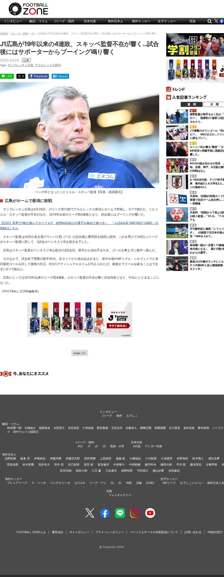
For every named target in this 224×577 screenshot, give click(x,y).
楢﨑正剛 (145, 428)
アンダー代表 (153, 446)
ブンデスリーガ (60, 483)
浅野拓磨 (10, 458)
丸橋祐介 (30, 428)
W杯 (129, 483)
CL (112, 483)
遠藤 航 (120, 458)
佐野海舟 (182, 458)
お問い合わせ (192, 532)
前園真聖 (160, 428)
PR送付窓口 (215, 532)
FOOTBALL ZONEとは (31, 532)
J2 (96, 446)
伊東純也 (40, 458)
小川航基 (151, 458)
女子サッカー (167, 21)
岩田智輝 (90, 458)
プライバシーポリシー (109, 532)
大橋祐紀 (135, 458)
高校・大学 (117, 446)
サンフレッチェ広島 (20, 65)
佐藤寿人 (131, 428)
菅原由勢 (12, 464)
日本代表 (90, 21)
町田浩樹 (66, 470)
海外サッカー (141, 21)
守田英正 (142, 470)
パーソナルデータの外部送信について (154, 532)
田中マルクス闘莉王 (26, 431)
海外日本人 (115, 21)
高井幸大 (44, 464)
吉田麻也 (174, 470)
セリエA (79, 483)
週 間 (191, 104)
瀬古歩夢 (214, 458)
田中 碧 (59, 464)
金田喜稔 (189, 428)
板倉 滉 (25, 458)
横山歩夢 (158, 470)
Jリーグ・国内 (64, 21)
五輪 (139, 483)
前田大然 (81, 470)
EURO (150, 483)
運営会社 (57, 532)
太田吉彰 (73, 428)
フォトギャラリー (119, 495)
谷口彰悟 (73, 464)
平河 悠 (181, 464)
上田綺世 (105, 458)
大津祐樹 (88, 428)
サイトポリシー (79, 532)
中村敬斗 (119, 464)
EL (120, 483)
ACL (80, 446)
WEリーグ (169, 483)
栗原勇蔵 (102, 428)
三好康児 (111, 470)
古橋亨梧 (211, 464)
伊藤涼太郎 (73, 458)
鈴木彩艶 (28, 464)
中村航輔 (134, 464)
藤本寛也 (195, 464)
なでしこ (132, 415)
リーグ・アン (97, 483)
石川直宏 (174, 428)
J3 (104, 446)
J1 (89, 446)
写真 (192, 21)
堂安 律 (88, 464)
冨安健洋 (103, 464)
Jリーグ (107, 415)
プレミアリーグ (17, 483)
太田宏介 (59, 428)
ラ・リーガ (39, 483)
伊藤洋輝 (55, 458)
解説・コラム (38, 21)
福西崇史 (44, 428)
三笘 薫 (96, 470)
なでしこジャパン (191, 483)
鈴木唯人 (198, 458)
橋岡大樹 (166, 464)
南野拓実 (127, 470)
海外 (119, 415)
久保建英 (166, 458)
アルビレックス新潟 (48, 65)
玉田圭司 (116, 428)
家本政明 (203, 428)
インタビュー (13, 21)
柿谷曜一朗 (14, 428)
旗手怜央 (150, 464)
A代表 (137, 446)
